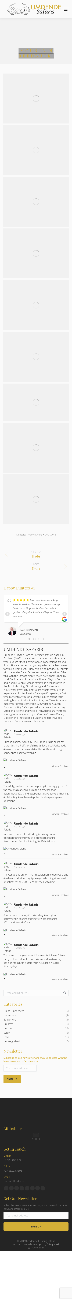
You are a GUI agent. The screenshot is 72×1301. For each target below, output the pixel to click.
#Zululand (23, 793)
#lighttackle (28, 837)
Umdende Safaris (23, 649)
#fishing (15, 745)
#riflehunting (10, 797)
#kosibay (38, 915)
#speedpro (9, 753)
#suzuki (55, 962)
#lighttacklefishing (45, 837)
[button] (32, 1139)
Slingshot (53, 1244)
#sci (50, 745)
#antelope (9, 801)
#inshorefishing (48, 918)
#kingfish (36, 834)
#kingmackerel (50, 834)
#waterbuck (10, 793)
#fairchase (24, 797)
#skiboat (51, 841)
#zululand (27, 749)
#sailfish (37, 749)
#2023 (25, 882)
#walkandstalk (38, 793)
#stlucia (43, 745)
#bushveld (52, 793)
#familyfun (32, 962)
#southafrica (23, 922)
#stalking (50, 882)
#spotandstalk (38, 797)
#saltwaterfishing (26, 753)
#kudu (53, 874)
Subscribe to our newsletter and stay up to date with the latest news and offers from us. (35, 1059)
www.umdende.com (35, 721)
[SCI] (36, 1135)
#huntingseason (12, 882)
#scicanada (59, 745)
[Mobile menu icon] (66, 9)
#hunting (64, 793)
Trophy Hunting (34, 534)
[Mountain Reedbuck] (36, 98)
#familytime (50, 915)
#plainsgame (55, 797)
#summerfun (10, 841)
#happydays (10, 966)
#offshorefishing (29, 745)
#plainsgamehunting (42, 878)
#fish (43, 841)
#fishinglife (34, 841)
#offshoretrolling (52, 749)
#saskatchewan (12, 749)
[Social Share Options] (4, 766)
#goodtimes (37, 882)
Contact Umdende (13, 1181)
